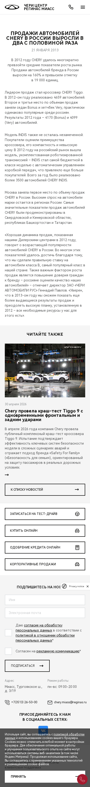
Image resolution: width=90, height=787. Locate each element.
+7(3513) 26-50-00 (24, 702)
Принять (18, 776)
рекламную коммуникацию (57, 651)
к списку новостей (27, 489)
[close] (88, 586)
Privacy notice (76, 586)
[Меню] (83, 7)
